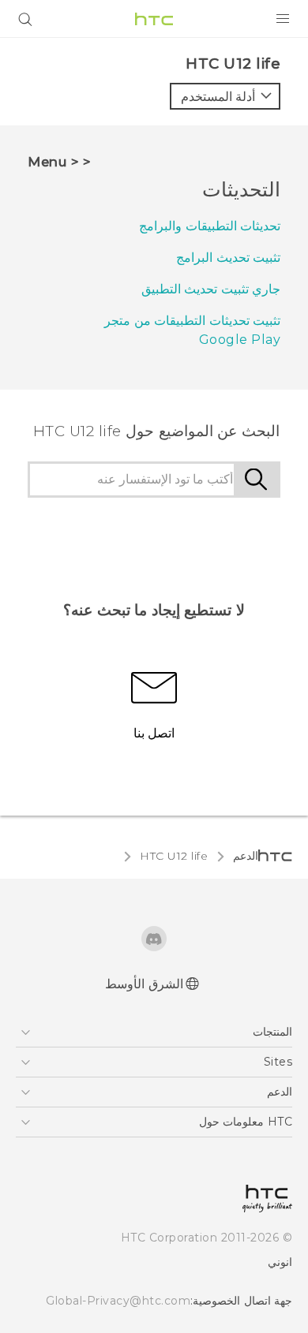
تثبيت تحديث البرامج (228, 257)
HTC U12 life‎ (174, 856)
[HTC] (154, 18)
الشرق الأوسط (144, 983)
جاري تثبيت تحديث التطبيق (211, 289)
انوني (280, 1262)
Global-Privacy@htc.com (118, 1301)
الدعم (245, 856)
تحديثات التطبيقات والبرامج (209, 225)
